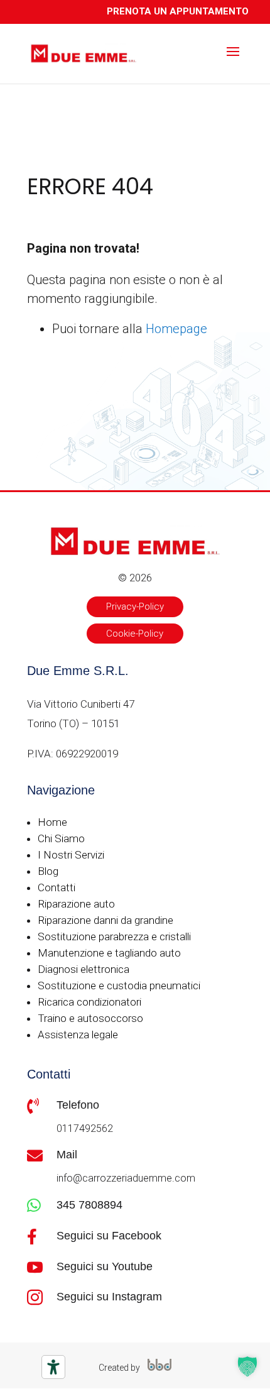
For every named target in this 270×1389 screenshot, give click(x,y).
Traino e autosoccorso (90, 1018)
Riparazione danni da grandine (105, 920)
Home (52, 822)
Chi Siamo (61, 838)
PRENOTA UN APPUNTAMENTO (178, 11)
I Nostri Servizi (71, 854)
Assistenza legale (78, 1034)
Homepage (176, 328)
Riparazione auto (76, 904)
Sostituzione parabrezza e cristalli (114, 936)
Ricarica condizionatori (89, 1002)
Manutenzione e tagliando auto (109, 953)
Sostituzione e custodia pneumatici (119, 985)
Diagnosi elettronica (83, 969)
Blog (48, 871)
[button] (247, 1366)
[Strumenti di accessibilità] (53, 1367)
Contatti (56, 887)
